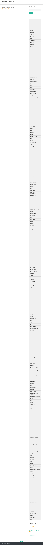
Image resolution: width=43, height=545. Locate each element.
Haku (31, 12)
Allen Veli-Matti (5, 8)
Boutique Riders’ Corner (33, 527)
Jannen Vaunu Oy (32, 535)
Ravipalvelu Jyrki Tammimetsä (34, 530)
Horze (30, 526)
